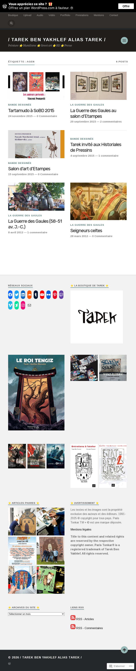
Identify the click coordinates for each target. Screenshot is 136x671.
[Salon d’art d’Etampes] (36, 144)
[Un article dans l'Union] (22, 522)
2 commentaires (111, 121)
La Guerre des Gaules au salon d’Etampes (93, 113)
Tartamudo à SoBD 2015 (31, 110)
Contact (113, 15)
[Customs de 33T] (22, 580)
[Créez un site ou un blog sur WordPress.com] (9, 664)
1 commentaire (108, 155)
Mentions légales (80, 529)
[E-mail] (29, 305)
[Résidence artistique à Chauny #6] (50, 551)
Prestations (82, 15)
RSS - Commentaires (89, 628)
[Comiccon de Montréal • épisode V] (50, 522)
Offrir (126, 6)
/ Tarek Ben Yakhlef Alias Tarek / (57, 39)
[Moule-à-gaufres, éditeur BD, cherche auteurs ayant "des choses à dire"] (50, 580)
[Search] (11, 23)
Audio (40, 15)
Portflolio (65, 15)
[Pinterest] (55, 294)
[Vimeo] (10, 305)
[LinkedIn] (23, 294)
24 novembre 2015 (20, 116)
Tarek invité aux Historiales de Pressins (95, 147)
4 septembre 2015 (82, 155)
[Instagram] (23, 305)
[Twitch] (61, 294)
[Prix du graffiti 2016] (22, 551)
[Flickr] (48, 294)
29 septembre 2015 (83, 121)
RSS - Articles (85, 619)
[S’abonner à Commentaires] (72, 628)
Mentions (99, 15)
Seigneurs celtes (86, 230)
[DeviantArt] (17, 305)
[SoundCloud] (29, 294)
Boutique (13, 15)
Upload (27, 15)
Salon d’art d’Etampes (29, 168)
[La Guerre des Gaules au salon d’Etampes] (98, 86)
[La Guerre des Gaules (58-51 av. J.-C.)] (36, 197)
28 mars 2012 (79, 236)
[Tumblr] (36, 294)
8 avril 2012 (15, 232)
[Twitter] (17, 294)
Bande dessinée (20, 104)
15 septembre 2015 (21, 174)
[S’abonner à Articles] (72, 619)
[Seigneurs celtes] (98, 201)
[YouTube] (42, 294)
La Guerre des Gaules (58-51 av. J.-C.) (35, 223)
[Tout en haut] (124, 649)
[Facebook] (10, 294)
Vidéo (52, 15)
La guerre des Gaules (87, 104)
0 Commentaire (47, 116)
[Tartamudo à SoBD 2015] (36, 86)
